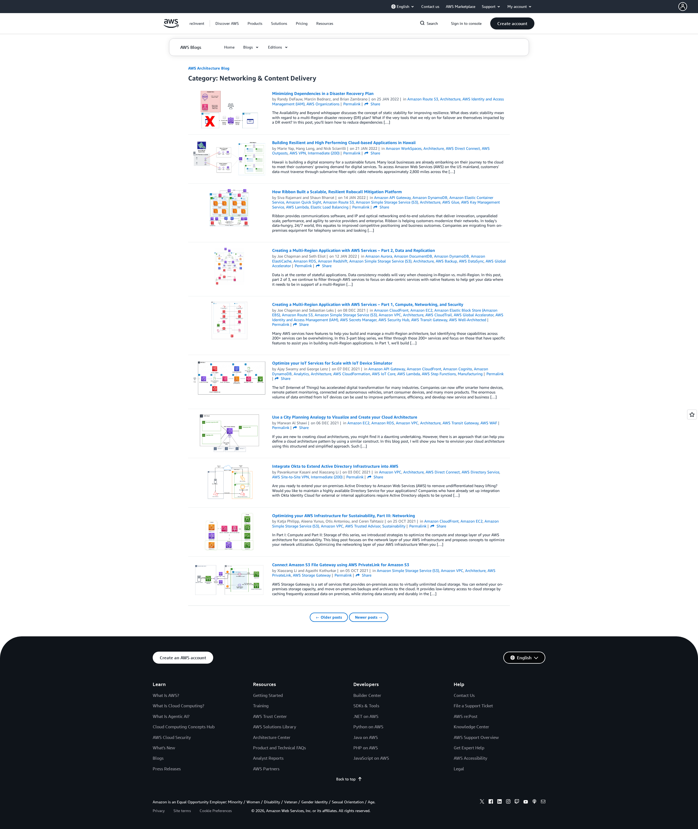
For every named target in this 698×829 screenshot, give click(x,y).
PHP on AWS (365, 747)
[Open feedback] (692, 414)
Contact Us (464, 695)
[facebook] (491, 802)
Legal (459, 768)
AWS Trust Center (270, 716)
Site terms (182, 810)
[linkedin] (499, 802)
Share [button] (374, 104)
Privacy (159, 810)
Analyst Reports (268, 758)
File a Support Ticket (473, 705)
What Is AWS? (166, 695)
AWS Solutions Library (274, 726)
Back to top (346, 779)
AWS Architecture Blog (208, 68)
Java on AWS (365, 737)
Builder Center (367, 695)
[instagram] (508, 802)
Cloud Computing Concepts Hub (184, 726)
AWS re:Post (465, 716)
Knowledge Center (471, 726)
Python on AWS (368, 726)
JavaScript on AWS (371, 758)
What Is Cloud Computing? (178, 705)
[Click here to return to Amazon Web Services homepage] (171, 26)
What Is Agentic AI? (171, 716)
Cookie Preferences (216, 810)
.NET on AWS (365, 716)
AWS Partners (266, 768)
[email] (543, 802)
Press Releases (167, 768)
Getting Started (268, 695)
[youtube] (526, 802)
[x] (482, 802)
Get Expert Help (469, 747)
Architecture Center (271, 737)
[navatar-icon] (682, 6)
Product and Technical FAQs (279, 747)
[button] (688, 6)
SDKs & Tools (366, 705)
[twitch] (517, 802)
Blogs (158, 758)
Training (261, 705)
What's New (164, 747)
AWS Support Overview (476, 737)
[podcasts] (534, 802)
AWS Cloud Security (172, 737)
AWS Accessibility (470, 758)
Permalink (351, 104)
